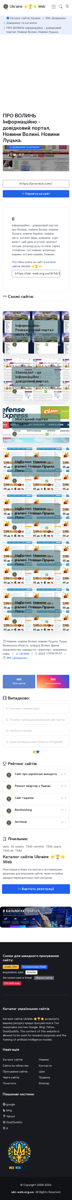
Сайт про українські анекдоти (36, 774)
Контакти (45, 1065)
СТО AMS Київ (12, 983)
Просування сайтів (15, 1071)
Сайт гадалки (24, 798)
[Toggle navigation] (53, 6)
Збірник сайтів (43, 977)
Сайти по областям (15, 1065)
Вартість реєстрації (37, 889)
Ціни (42, 1071)
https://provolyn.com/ (36, 183)
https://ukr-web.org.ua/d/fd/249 (37, 273)
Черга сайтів (11, 1077)
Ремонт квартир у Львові (32, 786)
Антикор (21, 822)
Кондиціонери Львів (34, 966)
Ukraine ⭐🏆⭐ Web (27, 6)
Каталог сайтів (13, 1059)
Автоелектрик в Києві (17, 977)
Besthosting (23, 810)
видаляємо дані (13, 972)
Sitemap (44, 1083)
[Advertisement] (36, 72)
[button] (67, 6)
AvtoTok (31, 972)
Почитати (9, 1083)
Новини (44, 1059)
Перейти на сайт (37, 193)
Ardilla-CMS (10, 966)
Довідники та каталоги (25, 147)
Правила (44, 1077)
